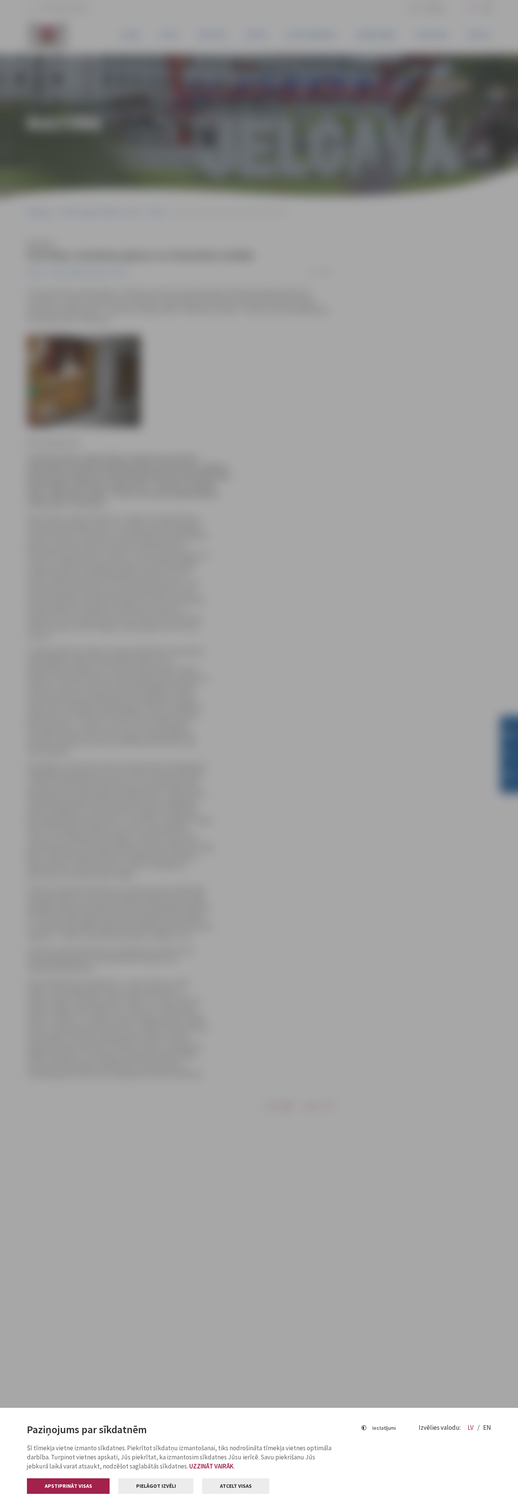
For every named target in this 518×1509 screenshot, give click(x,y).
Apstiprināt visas (68, 1485)
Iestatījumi (384, 1427)
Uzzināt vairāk (211, 1466)
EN (487, 1427)
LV (471, 1427)
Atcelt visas (236, 1485)
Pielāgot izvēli (156, 1485)
